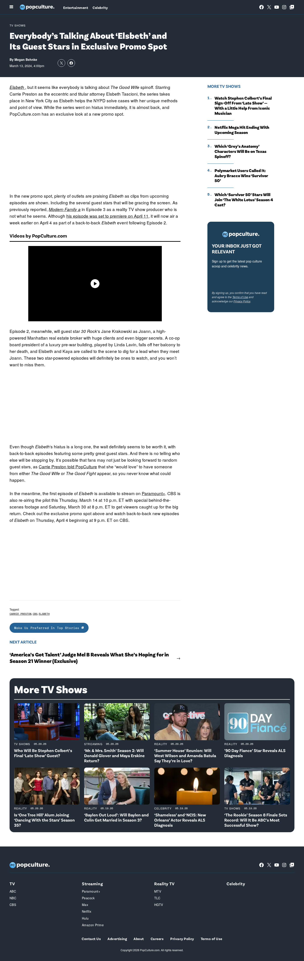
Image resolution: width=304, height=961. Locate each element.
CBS (35, 614)
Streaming (93, 744)
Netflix (86, 911)
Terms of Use (240, 297)
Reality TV (164, 883)
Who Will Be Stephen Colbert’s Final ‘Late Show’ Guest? (43, 753)
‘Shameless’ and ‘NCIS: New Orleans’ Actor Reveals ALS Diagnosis (180, 820)
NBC (13, 898)
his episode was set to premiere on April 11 (107, 216)
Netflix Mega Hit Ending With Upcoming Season (242, 130)
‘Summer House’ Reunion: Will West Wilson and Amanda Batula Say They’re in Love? (185, 755)
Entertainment (75, 7)
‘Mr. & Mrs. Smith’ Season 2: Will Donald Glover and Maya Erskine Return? (114, 755)
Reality (160, 744)
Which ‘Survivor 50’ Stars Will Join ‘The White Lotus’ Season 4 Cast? (244, 199)
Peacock (88, 898)
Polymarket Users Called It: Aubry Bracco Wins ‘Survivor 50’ (241, 175)
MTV (157, 891)
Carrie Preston (20, 614)
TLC (157, 898)
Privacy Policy (241, 301)
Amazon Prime (93, 925)
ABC (13, 891)
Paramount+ (153, 493)
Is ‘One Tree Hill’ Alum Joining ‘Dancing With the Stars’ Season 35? (44, 820)
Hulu (85, 918)
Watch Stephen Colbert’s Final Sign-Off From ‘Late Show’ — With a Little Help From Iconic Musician (243, 106)
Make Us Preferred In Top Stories (47, 627)
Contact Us (91, 938)
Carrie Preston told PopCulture (68, 466)
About (139, 938)
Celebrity (100, 7)
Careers (157, 938)
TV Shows (18, 25)
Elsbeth (44, 614)
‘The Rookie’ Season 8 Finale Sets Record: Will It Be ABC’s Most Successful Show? (255, 820)
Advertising (117, 938)
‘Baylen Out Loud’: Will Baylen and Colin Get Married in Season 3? (116, 817)
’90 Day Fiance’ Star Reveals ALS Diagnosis (255, 753)
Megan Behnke (25, 59)
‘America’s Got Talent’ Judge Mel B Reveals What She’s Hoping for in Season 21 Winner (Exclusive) (89, 657)
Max (85, 904)
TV (12, 883)
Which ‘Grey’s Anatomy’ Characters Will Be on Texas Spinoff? (240, 151)
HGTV (158, 904)
